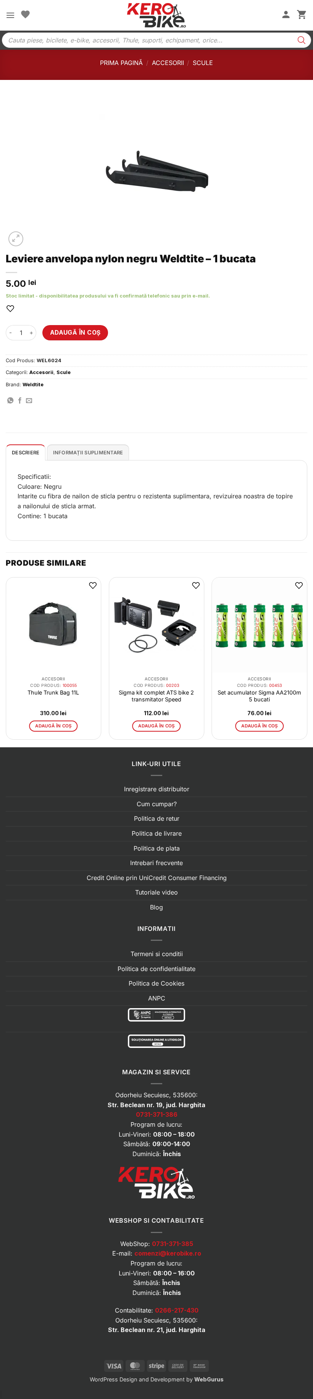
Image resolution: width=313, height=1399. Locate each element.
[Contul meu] (286, 15)
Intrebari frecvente (156, 863)
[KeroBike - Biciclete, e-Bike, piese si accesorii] (156, 15)
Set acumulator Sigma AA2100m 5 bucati (259, 696)
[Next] (307, 661)
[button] (10, 15)
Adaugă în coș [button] (53, 726)
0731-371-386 (156, 1114)
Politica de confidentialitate (156, 969)
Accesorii (168, 63)
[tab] (25, 452)
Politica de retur (156, 818)
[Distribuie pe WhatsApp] (10, 400)
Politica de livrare (157, 833)
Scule (203, 63)
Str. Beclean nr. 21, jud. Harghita (156, 1330)
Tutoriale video (156, 892)
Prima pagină (121, 63)
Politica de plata (157, 848)
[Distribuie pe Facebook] (20, 400)
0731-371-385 (172, 1244)
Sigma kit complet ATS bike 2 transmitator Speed (156, 696)
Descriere (25, 452)
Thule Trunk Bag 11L (53, 692)
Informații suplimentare (88, 452)
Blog (156, 907)
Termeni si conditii (157, 954)
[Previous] (6, 661)
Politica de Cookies (156, 983)
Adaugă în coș (75, 332)
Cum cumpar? (157, 804)
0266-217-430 (176, 1310)
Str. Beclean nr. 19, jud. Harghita (156, 1105)
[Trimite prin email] (29, 400)
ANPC (156, 998)
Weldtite (33, 384)
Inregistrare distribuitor (156, 789)
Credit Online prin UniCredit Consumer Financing (157, 878)
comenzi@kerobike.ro (167, 1253)
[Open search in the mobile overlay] (156, 40)
